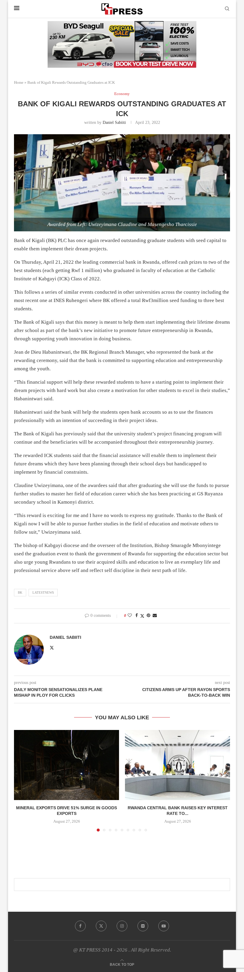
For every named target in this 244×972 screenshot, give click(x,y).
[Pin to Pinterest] (148, 615)
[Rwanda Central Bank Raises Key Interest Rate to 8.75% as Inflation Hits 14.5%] (177, 765)
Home (19, 82)
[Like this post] (130, 615)
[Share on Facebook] (136, 615)
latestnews (43, 592)
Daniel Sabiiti (114, 122)
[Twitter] (101, 926)
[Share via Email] (155, 615)
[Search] (227, 9)
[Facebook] (80, 926)
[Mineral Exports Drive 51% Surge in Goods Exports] (66, 765)
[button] (22, 780)
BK (20, 592)
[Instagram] (122, 926)
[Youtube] (163, 926)
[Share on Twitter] (142, 616)
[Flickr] (142, 926)
